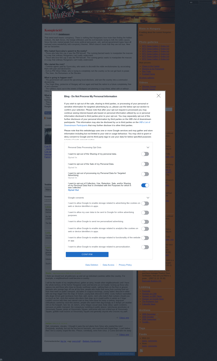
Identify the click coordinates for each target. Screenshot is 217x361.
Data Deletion (91, 265)
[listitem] (108, 147)
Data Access (108, 265)
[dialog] (108, 180)
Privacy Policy (125, 265)
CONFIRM (87, 254)
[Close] (159, 96)
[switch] (145, 154)
